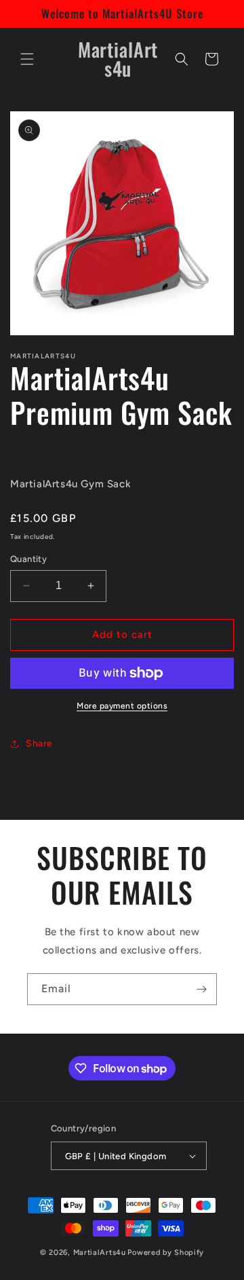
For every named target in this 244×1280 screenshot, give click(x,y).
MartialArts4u (99, 1252)
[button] (27, 59)
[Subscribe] (201, 989)
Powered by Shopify (165, 1252)
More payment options (122, 706)
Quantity (28, 559)
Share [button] (39, 743)
